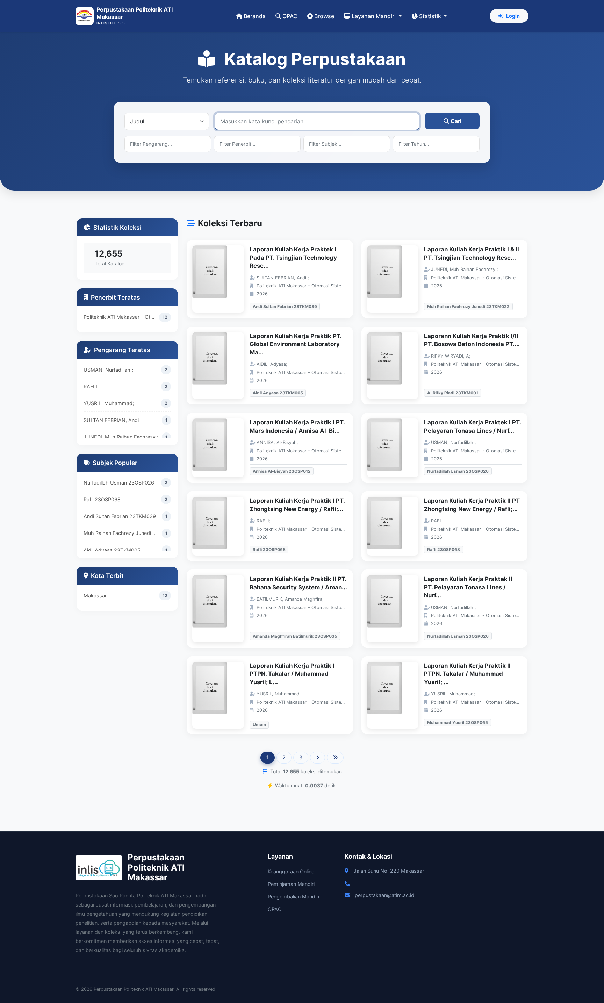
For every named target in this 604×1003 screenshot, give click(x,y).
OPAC (289, 16)
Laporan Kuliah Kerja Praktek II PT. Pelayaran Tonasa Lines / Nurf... (468, 587)
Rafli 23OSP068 (102, 499)
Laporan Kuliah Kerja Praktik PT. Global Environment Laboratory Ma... (295, 344)
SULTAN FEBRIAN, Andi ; (113, 420)
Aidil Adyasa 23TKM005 (112, 550)
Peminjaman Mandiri (291, 884)
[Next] (317, 758)
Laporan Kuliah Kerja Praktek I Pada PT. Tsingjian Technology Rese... (293, 257)
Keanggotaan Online (291, 871)
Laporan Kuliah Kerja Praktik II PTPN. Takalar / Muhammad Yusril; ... (467, 674)
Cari (456, 120)
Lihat (222, 279)
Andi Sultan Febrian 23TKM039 (120, 516)
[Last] (335, 758)
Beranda (255, 16)
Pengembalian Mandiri (293, 897)
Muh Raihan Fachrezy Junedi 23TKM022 (123, 533)
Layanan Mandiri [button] (374, 16)
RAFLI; (91, 386)
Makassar (95, 596)
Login (513, 16)
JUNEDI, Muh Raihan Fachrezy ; (121, 437)
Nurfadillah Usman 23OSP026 (119, 483)
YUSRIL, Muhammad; (109, 403)
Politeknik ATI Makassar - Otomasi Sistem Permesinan (121, 317)
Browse (324, 16)
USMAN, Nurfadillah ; (108, 370)
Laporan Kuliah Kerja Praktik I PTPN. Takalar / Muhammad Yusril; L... (292, 674)
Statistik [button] (431, 16)
